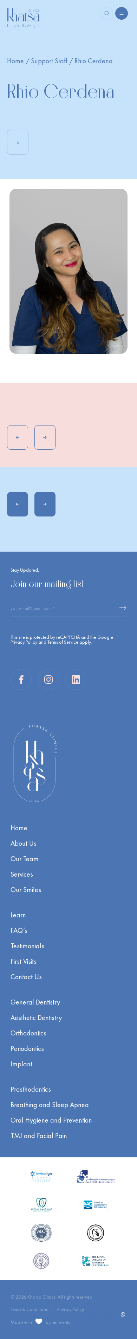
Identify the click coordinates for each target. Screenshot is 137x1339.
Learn (18, 914)
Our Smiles (26, 889)
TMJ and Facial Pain (39, 1135)
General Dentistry (35, 1002)
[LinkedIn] (75, 679)
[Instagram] (48, 679)
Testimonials (27, 945)
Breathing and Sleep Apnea (50, 1104)
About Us (24, 843)
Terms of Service (62, 642)
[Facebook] (21, 679)
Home (15, 60)
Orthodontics (28, 1033)
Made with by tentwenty (40, 1322)
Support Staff (49, 60)
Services (22, 874)
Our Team (25, 858)
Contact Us (26, 976)
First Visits (24, 961)
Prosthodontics (31, 1089)
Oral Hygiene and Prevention (51, 1120)
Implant (21, 1063)
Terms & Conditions (29, 1309)
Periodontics (27, 1048)
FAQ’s (19, 930)
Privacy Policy (24, 642)
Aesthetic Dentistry (36, 1017)
